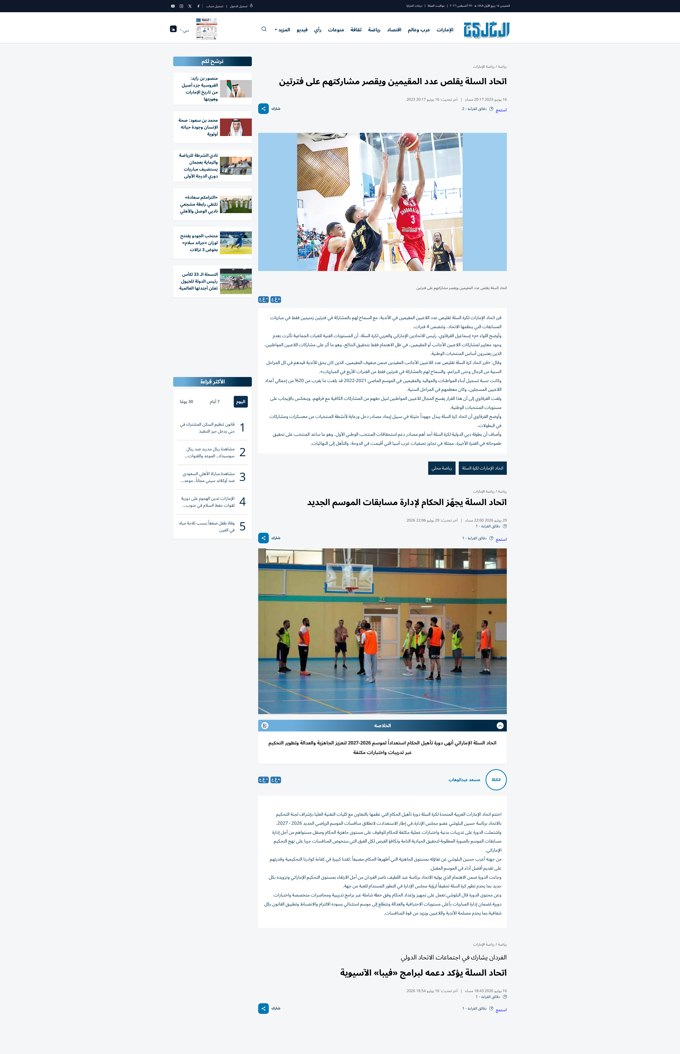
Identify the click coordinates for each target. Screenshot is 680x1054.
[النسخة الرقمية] (207, 30)
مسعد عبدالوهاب (464, 780)
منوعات (336, 30)
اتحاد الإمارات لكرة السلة (482, 468)
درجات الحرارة (414, 6)
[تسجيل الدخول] (251, 6)
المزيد (284, 30)
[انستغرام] (181, 6)
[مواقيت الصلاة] (173, 30)
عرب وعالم (419, 30)
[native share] (263, 108)
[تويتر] (190, 6)
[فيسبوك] (198, 6)
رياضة (374, 30)
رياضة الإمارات (484, 66)
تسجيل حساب (214, 6)
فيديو (302, 30)
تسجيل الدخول (238, 6)
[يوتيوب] (173, 6)
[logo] (487, 30)
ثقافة (356, 30)
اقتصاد (394, 30)
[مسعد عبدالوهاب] (496, 779)
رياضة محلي (442, 468)
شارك (275, 108)
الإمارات (445, 30)
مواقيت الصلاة (436, 6)
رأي (317, 30)
